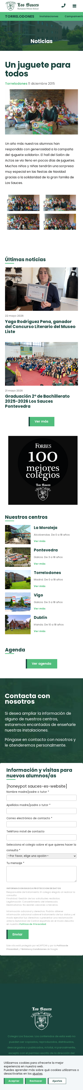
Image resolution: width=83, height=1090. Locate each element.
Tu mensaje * (15, 863)
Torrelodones (19, 16)
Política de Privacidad (32, 924)
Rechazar (36, 1081)
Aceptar (13, 1081)
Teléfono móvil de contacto (25, 831)
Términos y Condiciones (33, 949)
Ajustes (57, 1081)
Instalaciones (48, 16)
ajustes (37, 1073)
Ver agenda (41, 663)
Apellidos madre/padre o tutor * (28, 805)
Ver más (41, 421)
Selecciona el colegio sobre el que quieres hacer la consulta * (41, 847)
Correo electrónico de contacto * (29, 818)
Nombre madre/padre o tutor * (27, 792)
